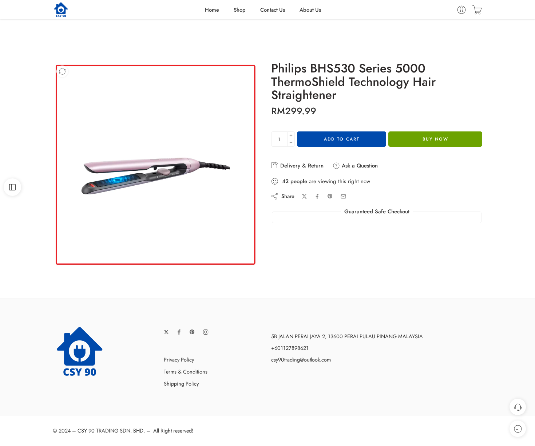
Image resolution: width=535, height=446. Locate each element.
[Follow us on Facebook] (179, 332)
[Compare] (62, 71)
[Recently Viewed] (518, 429)
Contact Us (272, 9)
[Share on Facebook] (317, 196)
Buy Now (435, 139)
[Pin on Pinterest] (330, 196)
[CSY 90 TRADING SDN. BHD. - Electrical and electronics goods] (61, 9)
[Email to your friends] (343, 196)
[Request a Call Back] (518, 407)
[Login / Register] (461, 10)
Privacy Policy (179, 359)
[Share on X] (304, 196)
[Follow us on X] (166, 332)
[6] (155, 165)
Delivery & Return (301, 166)
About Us (310, 9)
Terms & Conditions (185, 371)
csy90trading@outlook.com (301, 359)
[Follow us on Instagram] (205, 332)
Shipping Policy (181, 383)
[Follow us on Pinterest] (192, 332)
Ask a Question (359, 166)
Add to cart (342, 139)
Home (212, 9)
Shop (240, 9)
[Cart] (477, 10)
